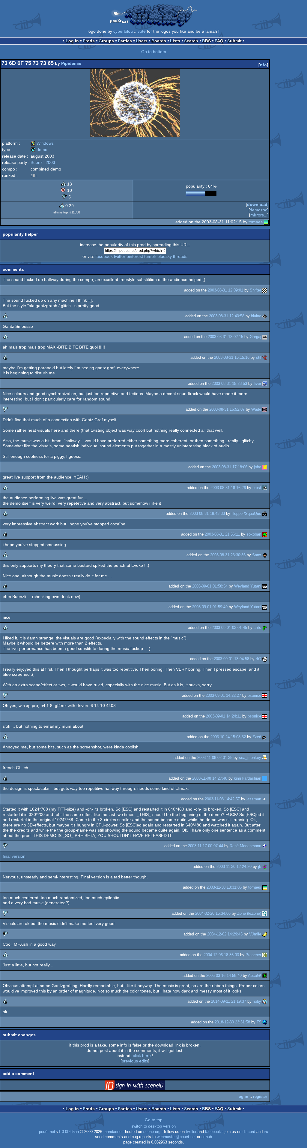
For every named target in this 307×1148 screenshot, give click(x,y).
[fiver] (264, 383)
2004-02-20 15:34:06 (213, 913)
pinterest (135, 256)
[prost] (264, 487)
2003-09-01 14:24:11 (223, 716)
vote (142, 31)
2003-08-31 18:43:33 (207, 513)
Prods (89, 40)
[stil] (264, 357)
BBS (206, 40)
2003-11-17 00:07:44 (205, 846)
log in (242, 1096)
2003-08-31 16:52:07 (227, 409)
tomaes (256, 221)
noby (257, 1001)
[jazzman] (264, 799)
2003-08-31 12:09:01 (225, 290)
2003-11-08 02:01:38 (214, 757)
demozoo (258, 209)
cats (257, 627)
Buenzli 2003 (43, 162)
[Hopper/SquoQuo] (264, 513)
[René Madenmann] (264, 846)
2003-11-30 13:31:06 (224, 887)
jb (259, 866)
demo (39, 149)
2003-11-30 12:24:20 (234, 866)
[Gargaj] (264, 336)
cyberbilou (123, 31)
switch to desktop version (153, 1126)
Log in (72, 40)
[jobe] (264, 467)
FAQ (219, 40)
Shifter (255, 290)
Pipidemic (71, 63)
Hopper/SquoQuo (246, 513)
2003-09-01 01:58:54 (210, 586)
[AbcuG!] (264, 975)
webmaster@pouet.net (176, 1137)
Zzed (256, 737)
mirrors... (258, 215)
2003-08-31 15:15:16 (231, 357)
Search (191, 40)
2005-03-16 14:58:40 (224, 975)
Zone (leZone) (249, 913)
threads (180, 256)
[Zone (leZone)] (264, 913)
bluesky (164, 256)
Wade (256, 409)
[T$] (264, 1022)
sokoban (253, 534)
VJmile (255, 934)
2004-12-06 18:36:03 (221, 955)
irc (266, 1132)
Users (142, 40)
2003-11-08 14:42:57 (222, 799)
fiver (257, 383)
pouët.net (47, 1132)
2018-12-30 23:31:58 (232, 1022)
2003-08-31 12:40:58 (226, 316)
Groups (106, 40)
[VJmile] (264, 934)
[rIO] (264, 659)
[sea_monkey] (264, 757)
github (206, 1137)
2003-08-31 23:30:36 (228, 555)
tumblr (150, 256)
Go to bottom (153, 51)
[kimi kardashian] (264, 778)
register (260, 1096)
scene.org (151, 1132)
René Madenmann (245, 846)
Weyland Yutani (247, 586)
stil (258, 357)
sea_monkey (250, 757)
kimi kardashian (247, 778)
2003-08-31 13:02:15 (225, 336)
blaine (256, 316)
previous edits (135, 1061)
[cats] (264, 627)
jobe (257, 467)
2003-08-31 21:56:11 (222, 534)
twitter (119, 256)
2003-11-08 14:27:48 (209, 778)
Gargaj (255, 336)
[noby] (264, 1001)
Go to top (153, 1119)
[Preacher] (264, 955)
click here (142, 1055)
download (257, 204)
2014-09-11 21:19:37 (228, 1001)
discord (249, 1132)
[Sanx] (264, 555)
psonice (254, 695)
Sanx (256, 555)
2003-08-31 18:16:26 (228, 487)
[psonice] (264, 695)
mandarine (112, 1132)
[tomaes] (266, 221)
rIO (258, 659)
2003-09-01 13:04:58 (231, 659)
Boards (158, 40)
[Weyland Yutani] (264, 586)
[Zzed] (264, 737)
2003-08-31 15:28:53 (229, 383)
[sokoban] (264, 534)
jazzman (253, 799)
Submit (234, 40)
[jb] (264, 866)
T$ (259, 1022)
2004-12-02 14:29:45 (225, 934)
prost (256, 487)
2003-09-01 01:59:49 (210, 607)
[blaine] (264, 316)
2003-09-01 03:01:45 (229, 627)
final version (14, 856)
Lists (175, 40)
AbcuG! (254, 975)
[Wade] (264, 409)
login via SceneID (144, 1086)
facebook (104, 256)
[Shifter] (264, 290)
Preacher (253, 955)
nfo (263, 64)
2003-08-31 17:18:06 (229, 467)
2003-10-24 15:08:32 (228, 737)
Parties (125, 40)
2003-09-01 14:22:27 (223, 695)
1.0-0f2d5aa (68, 1132)
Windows (42, 143)
